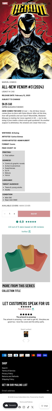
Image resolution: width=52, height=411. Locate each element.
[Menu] (3, 3)
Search (4, 368)
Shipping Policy (8, 379)
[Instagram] (23, 407)
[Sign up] (47, 390)
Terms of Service (8, 371)
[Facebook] (19, 407)
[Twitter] (32, 407)
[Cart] (49, 3)
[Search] (8, 3)
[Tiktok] (28, 407)
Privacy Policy (7, 374)
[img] (26, 307)
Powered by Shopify (37, 397)
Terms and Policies (26, 402)
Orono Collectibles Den (21, 397)
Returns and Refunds (10, 376)
